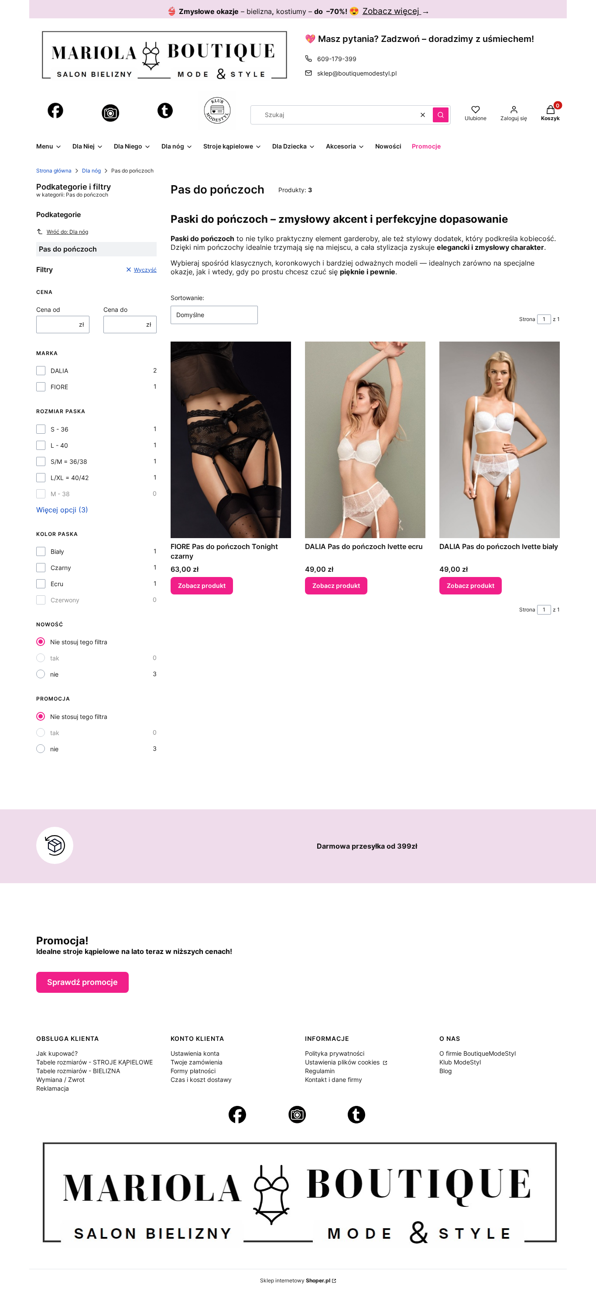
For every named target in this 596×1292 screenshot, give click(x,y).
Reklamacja (52, 1088)
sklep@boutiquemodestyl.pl (357, 73)
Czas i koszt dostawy (201, 1079)
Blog (445, 1070)
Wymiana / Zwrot (60, 1079)
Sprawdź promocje (82, 982)
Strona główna (54, 170)
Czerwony (65, 600)
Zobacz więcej (392, 11)
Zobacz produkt (202, 585)
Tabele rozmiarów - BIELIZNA (78, 1070)
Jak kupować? (57, 1053)
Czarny (61, 567)
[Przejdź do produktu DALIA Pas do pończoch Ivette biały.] (499, 440)
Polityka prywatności (334, 1053)
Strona (527, 319)
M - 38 (60, 493)
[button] (441, 114)
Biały (57, 551)
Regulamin (320, 1070)
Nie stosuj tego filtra (78, 642)
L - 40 (59, 445)
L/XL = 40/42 (70, 477)
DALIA (59, 370)
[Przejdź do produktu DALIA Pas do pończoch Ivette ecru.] (365, 440)
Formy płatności (193, 1070)
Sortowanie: (187, 297)
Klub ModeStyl (460, 1062)
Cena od (48, 309)
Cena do (115, 309)
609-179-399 (336, 58)
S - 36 (60, 429)
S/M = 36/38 (69, 461)
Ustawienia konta (195, 1053)
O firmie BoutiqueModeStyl (477, 1053)
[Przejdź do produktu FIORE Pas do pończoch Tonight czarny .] (231, 440)
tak (54, 658)
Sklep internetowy (295, 1280)
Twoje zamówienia (197, 1062)
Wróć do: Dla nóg (67, 231)
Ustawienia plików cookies (343, 1062)
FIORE (59, 386)
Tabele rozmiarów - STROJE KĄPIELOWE (94, 1062)
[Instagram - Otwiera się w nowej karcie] (110, 113)
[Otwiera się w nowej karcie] (55, 110)
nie (54, 674)
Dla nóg (91, 170)
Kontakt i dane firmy (333, 1079)
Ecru (57, 583)
